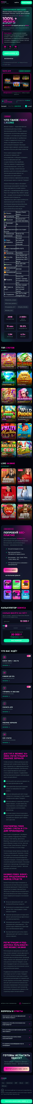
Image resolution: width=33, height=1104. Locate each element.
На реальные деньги (12, 575)
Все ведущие (5, 466)
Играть (27, 1098)
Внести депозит (16, 640)
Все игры (4, 350)
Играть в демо (10, 570)
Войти (17, 2)
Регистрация (26, 2)
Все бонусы (8, 58)
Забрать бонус (9, 53)
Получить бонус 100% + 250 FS (16, 1069)
